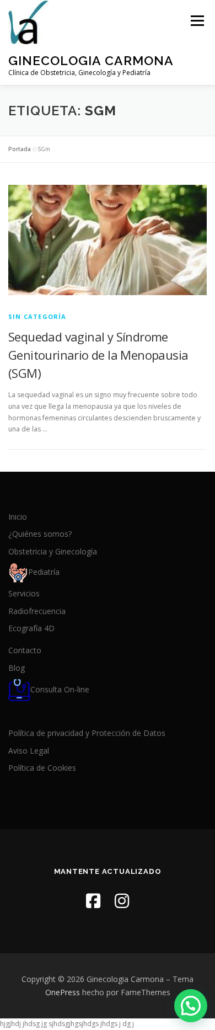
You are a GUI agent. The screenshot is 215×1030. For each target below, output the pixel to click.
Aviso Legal (28, 750)
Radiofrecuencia (37, 611)
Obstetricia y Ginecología (52, 551)
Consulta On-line (59, 689)
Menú (196, 20)
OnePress (62, 992)
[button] (190, 1005)
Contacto (24, 650)
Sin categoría (37, 316)
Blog (16, 668)
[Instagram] (122, 900)
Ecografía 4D (31, 628)
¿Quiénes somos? (40, 534)
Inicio (17, 516)
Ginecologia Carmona (91, 60)
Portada (19, 149)
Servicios (24, 593)
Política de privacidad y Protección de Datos (86, 733)
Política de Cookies (42, 767)
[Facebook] (93, 900)
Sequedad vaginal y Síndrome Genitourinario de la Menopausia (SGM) (98, 354)
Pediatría (44, 572)
